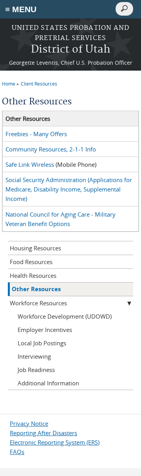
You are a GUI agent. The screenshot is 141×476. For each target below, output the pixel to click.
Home (8, 83)
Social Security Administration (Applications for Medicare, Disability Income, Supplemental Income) (68, 189)
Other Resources (36, 289)
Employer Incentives (45, 330)
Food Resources (31, 262)
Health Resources (33, 275)
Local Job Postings (42, 343)
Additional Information (48, 383)
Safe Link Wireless (29, 164)
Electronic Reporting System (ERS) (54, 442)
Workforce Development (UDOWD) (65, 316)
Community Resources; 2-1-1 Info (50, 149)
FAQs (17, 452)
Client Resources (39, 83)
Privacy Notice (29, 423)
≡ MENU (20, 9)
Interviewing (34, 356)
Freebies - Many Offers (36, 134)
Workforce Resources (38, 303)
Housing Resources (35, 248)
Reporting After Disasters (43, 433)
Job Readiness (36, 370)
